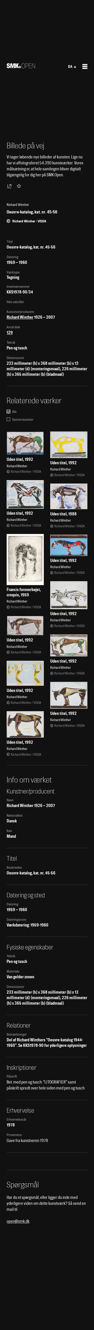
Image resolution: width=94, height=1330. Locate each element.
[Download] (10, 186)
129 (10, 332)
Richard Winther (20, 317)
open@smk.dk (18, 1221)
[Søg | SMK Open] (21, 66)
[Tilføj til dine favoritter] (20, 186)
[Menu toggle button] (85, 66)
